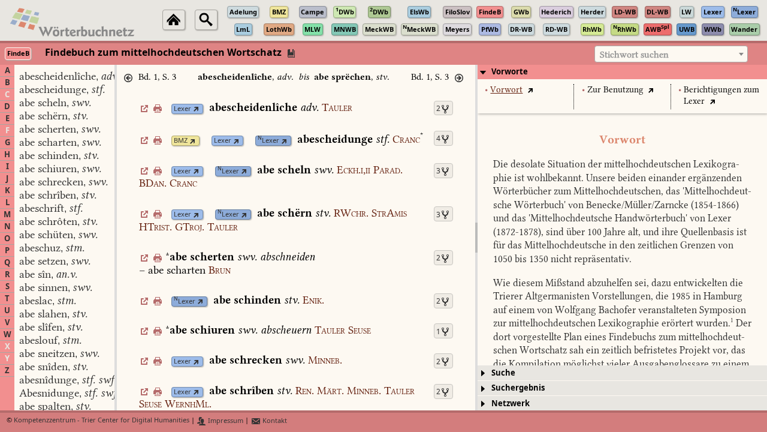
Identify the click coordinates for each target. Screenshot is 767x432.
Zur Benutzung (615, 90)
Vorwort (506, 90)
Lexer (182, 108)
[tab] (622, 72)
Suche (503, 373)
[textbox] (671, 54)
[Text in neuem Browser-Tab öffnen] (530, 90)
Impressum (224, 420)
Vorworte (509, 71)
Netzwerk (510, 403)
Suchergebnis (518, 388)
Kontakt (274, 420)
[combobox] (671, 54)
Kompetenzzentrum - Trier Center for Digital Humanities (101, 420)
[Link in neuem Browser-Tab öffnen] (196, 108)
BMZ (181, 140)
